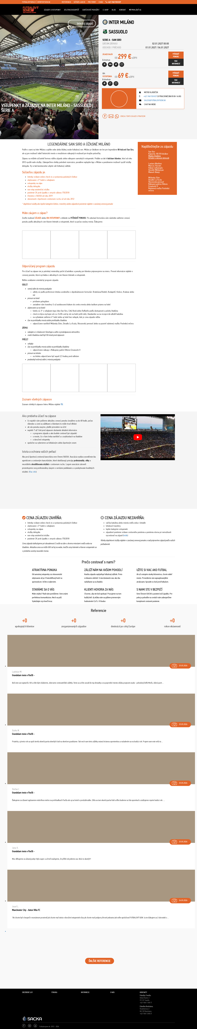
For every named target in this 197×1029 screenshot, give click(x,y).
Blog (114, 10)
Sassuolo (118, 31)
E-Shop (105, 10)
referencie (66, 2)
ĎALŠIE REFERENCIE (99, 961)
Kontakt (122, 10)
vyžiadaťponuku (176, 55)
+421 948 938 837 (114, 2)
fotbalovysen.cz (29, 2)
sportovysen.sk (43, 2)
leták (125, 535)
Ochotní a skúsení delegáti (158, 158)
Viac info (32, 471)
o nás (101, 2)
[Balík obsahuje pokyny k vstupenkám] (116, 83)
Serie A (106, 39)
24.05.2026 (183, 900)
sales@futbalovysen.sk (155, 100)
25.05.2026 (183, 665)
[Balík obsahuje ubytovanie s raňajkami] (110, 64)
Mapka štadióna (154, 156)
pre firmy (92, 2)
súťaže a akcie (79, 2)
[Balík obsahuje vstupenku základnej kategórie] (116, 64)
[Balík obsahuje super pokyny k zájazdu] (121, 64)
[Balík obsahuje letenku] (104, 64)
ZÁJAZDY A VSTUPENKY (52, 10)
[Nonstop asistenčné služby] (110, 83)
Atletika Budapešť (71, 10)
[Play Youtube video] (138, 437)
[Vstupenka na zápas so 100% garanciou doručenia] (104, 83)
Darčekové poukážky (90, 10)
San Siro (116, 39)
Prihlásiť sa (136, 10)
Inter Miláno (121, 22)
